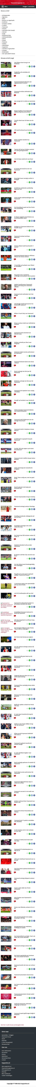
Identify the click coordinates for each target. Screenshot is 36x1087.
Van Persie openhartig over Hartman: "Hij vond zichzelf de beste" (24, 956)
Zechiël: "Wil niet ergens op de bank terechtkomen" (23, 449)
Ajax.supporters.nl (6, 1066)
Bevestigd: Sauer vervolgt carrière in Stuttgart (24, 179)
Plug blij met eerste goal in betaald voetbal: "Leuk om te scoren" (23, 574)
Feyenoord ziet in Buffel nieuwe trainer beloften (24, 459)
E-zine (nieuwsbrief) (7, 1042)
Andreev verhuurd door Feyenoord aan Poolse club (24, 801)
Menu (6, 6)
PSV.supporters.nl (6, 1070)
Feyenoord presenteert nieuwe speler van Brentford (24, 994)
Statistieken (5, 45)
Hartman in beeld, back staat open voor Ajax (23, 840)
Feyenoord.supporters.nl (8, 1068)
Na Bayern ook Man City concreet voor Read (24, 555)
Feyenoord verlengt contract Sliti (23, 946)
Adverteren (5, 1056)
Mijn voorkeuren (6, 1073)
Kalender (4, 1040)
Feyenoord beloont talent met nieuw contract (24, 362)
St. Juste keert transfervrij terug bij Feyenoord (23, 715)
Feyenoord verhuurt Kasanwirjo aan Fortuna (23, 811)
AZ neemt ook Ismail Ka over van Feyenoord (23, 169)
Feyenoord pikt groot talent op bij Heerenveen (23, 657)
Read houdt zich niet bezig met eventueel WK (22, 487)
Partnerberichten (6, 1058)
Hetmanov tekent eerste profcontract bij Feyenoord (24, 352)
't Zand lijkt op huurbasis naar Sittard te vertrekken (24, 266)
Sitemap (4, 1072)
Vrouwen (4, 50)
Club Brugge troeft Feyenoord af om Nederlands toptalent (23, 304)
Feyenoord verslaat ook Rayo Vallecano (22, 237)
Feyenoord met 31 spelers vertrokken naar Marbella (24, 821)
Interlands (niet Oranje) (8, 30)
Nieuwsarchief (5, 1044)
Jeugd (3, 33)
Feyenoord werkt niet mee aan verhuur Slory (24, 965)
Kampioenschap (6, 35)
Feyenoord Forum (6, 1037)
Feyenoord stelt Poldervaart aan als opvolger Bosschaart (23, 420)
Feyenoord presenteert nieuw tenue (23, 975)
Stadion (4, 43)
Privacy (4, 1054)
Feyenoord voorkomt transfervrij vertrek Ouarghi (22, 744)
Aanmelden (5, 1035)
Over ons (4, 1047)
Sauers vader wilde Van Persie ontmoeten (22, 888)
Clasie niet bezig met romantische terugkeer (23, 468)
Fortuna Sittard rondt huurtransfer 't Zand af (23, 246)
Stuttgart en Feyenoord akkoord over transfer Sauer (24, 227)
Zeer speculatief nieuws (8, 53)
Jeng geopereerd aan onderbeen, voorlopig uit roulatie (23, 927)
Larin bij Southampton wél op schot (23, 593)
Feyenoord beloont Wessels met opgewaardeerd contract (22, 82)
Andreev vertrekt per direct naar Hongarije (22, 343)
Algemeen (4, 17)
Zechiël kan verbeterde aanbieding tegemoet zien (23, 188)
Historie (4, 28)
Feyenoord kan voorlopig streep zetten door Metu (24, 686)
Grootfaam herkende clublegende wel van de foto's (24, 516)
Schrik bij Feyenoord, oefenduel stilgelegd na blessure (22, 1004)
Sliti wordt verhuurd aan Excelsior (23, 130)
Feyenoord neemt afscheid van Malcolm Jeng (22, 333)
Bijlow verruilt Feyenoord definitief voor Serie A (23, 734)
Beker (3, 18)
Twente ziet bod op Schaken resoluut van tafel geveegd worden (24, 150)
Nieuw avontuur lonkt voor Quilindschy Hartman (24, 323)
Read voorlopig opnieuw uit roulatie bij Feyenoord (24, 763)
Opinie (4, 38)
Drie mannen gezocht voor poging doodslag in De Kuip (23, 917)
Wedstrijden (5, 52)
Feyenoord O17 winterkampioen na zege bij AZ (23, 850)
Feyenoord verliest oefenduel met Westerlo (23, 92)
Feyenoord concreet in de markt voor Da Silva (24, 792)
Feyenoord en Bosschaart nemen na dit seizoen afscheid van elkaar (24, 603)
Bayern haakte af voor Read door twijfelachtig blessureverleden (23, 111)
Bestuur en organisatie (8, 20)
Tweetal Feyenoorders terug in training (24, 497)
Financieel (5, 27)
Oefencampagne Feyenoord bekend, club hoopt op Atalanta (23, 410)
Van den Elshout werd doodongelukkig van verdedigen (24, 565)
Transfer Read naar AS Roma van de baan (23, 121)
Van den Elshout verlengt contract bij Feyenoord (24, 647)
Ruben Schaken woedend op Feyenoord (21, 140)
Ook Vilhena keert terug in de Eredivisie (22, 63)
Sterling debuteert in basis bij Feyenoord (22, 666)
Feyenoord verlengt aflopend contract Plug (24, 879)
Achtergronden (6, 15)
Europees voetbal (6, 23)
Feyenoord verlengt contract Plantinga (24, 506)
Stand (3, 1039)
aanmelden (31, 6)
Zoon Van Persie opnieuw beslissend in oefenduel (24, 869)
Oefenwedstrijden (7, 37)
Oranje (4, 40)
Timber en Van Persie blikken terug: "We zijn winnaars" (23, 724)
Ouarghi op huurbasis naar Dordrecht (24, 400)
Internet (4, 32)
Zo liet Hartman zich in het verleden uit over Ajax (23, 830)
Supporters (5, 47)
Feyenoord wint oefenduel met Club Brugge (23, 294)
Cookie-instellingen (7, 1075)
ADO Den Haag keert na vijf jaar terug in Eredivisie (24, 620)
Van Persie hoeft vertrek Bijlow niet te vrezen (24, 985)
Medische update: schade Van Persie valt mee (24, 705)
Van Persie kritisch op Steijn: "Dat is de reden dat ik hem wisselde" (24, 937)
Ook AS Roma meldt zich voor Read (23, 159)
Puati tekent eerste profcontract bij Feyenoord (23, 772)
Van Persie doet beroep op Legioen (23, 637)
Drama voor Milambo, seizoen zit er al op (24, 908)
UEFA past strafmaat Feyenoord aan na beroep (24, 859)
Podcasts (4, 42)
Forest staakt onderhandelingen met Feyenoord (24, 198)
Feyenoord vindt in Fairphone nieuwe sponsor (24, 430)
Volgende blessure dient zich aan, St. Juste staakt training (24, 676)
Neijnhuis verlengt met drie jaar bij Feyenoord (23, 381)
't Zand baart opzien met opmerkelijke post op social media (24, 584)
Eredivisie (4, 22)
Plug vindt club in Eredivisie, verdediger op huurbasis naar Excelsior (24, 275)
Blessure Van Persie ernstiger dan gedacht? (23, 695)
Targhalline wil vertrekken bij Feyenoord (22, 73)
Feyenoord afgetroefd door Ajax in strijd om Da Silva (23, 782)
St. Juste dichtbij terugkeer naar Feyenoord (22, 753)
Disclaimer (4, 1052)
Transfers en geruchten (8, 48)
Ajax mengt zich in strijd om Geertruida (24, 101)
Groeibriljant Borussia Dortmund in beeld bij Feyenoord (23, 612)
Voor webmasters (6, 1050)
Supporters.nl (6, 1063)
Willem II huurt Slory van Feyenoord (23, 313)
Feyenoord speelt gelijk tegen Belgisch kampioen (24, 1014)
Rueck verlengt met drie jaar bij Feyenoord (22, 372)
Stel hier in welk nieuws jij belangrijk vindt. (12, 1025)
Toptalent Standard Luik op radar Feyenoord (23, 545)
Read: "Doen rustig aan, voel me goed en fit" (24, 478)
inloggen (25, 6)
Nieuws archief (5, 58)
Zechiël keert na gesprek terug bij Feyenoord (23, 439)
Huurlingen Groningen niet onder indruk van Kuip (23, 526)
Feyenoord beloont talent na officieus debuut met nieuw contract (24, 256)
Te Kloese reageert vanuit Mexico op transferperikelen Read (24, 217)
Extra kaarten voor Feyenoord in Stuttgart (22, 898)
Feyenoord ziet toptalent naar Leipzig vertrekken (24, 391)
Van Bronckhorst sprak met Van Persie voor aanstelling (24, 208)
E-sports (4, 25)
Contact (4, 1060)
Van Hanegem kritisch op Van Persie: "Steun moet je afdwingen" (24, 628)
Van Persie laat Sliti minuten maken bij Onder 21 (24, 536)
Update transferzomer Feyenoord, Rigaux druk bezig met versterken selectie (23, 286)
